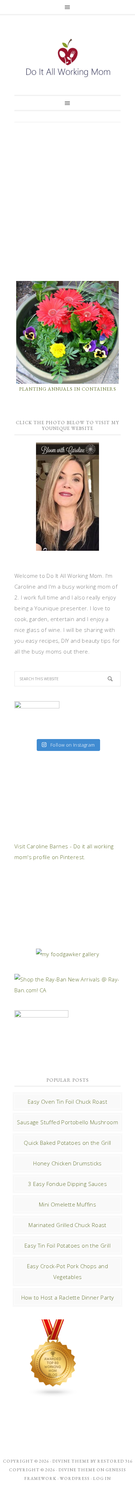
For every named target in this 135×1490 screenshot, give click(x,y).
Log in (102, 1478)
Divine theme (70, 1461)
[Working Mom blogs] (53, 1393)
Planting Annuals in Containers (67, 389)
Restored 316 (114, 1461)
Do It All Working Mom (67, 59)
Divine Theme (76, 1470)
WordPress (75, 1478)
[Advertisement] (67, 200)
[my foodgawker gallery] (67, 954)
